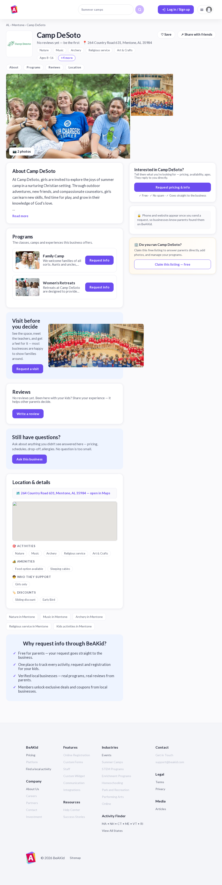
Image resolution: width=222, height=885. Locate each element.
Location (75, 67)
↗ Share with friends (196, 34)
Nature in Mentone (22, 617)
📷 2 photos (22, 151)
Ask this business (29, 459)
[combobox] (106, 9)
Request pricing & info (173, 187)
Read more (20, 216)
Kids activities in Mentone (74, 626)
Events (106, 755)
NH (112, 823)
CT (120, 823)
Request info (99, 260)
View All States (112, 830)
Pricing (30, 755)
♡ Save (166, 34)
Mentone (18, 25)
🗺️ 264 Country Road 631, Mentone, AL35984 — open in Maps (63, 493)
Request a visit (27, 369)
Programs (33, 67)
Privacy (160, 789)
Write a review (28, 414)
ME (127, 823)
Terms (159, 782)
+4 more (67, 58)
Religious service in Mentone (28, 626)
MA (104, 823)
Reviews (54, 67)
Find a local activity (38, 769)
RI (141, 823)
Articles (160, 809)
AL (8, 25)
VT (135, 823)
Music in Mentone (55, 617)
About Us (32, 789)
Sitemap (75, 858)
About (13, 67)
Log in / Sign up (178, 9)
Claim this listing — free (172, 264)
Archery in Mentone (89, 617)
